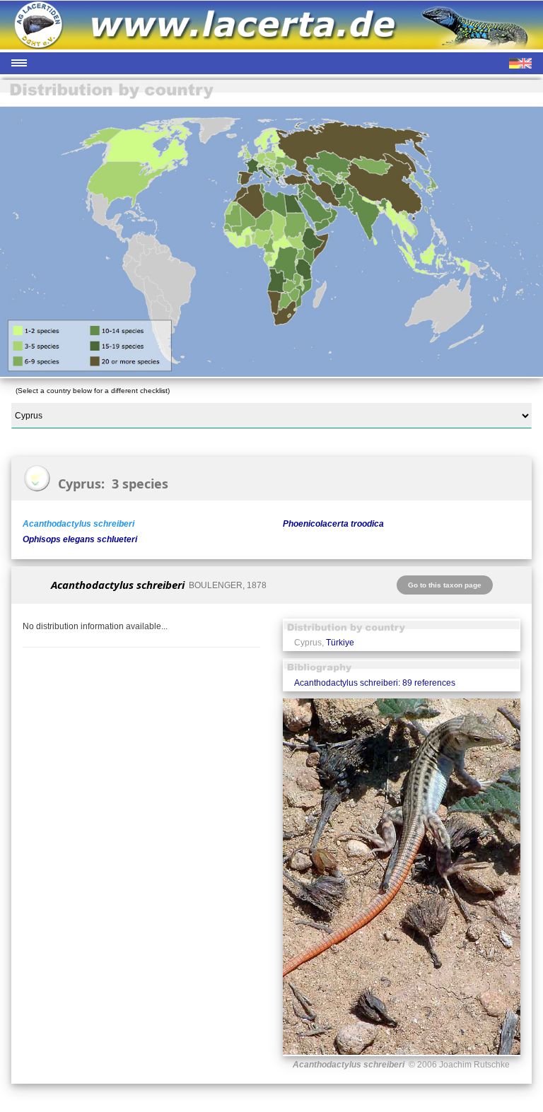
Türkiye (340, 643)
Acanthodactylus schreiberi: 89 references (374, 683)
